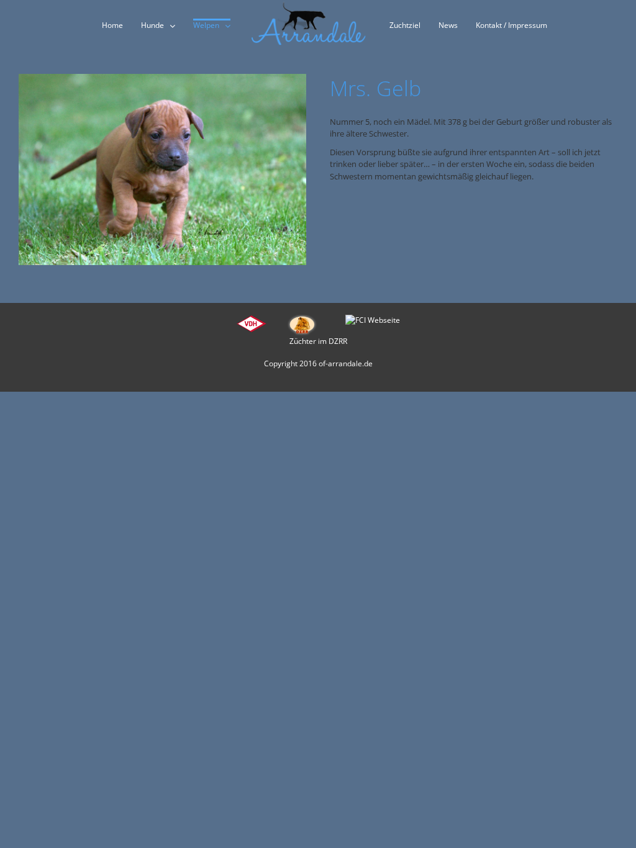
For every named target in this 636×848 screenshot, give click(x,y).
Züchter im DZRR (318, 341)
